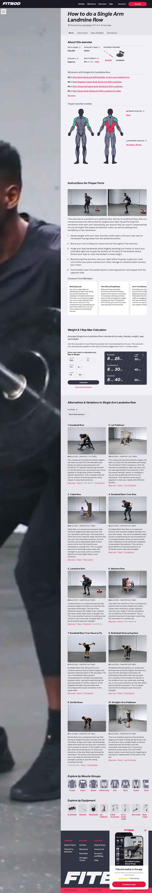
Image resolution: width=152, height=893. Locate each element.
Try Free (137, 4)
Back (128, 115)
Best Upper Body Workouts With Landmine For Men (97, 91)
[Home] (11, 4)
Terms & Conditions (95, 890)
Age (88, 358)
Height (71, 372)
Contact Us (99, 849)
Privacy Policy (117, 890)
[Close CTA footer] (145, 830)
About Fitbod (70, 845)
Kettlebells (129, 693)
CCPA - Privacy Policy (140, 890)
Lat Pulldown (130, 485)
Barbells (108, 60)
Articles (81, 4)
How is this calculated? (83, 387)
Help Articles (99, 845)
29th (97, 62)
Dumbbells (100, 483)
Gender (71, 358)
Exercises (102, 4)
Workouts (91, 4)
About (71, 33)
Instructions (82, 33)
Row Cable (88, 560)
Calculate (83, 382)
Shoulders (130, 145)
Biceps (139, 145)
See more (72, 95)
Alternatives (112, 33)
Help (111, 4)
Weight (71, 365)
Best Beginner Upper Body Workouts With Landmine (97, 82)
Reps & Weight (97, 33)
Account (122, 4)
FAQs (96, 860)
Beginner (72, 483)
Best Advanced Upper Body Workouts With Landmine (98, 87)
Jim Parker (86, 25)
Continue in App (129, 884)
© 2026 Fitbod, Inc (70, 890)
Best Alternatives (77, 414)
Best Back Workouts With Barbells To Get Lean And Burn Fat (101, 78)
